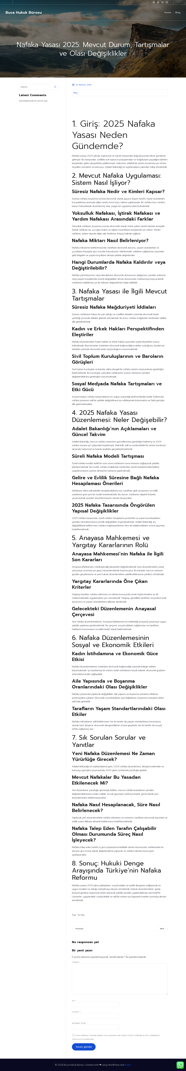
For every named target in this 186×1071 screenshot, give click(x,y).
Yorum (76, 962)
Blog (177, 12)
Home (167, 12)
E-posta (76, 1012)
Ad (74, 1001)
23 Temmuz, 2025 (83, 84)
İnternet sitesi (79, 1023)
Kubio (128, 1064)
